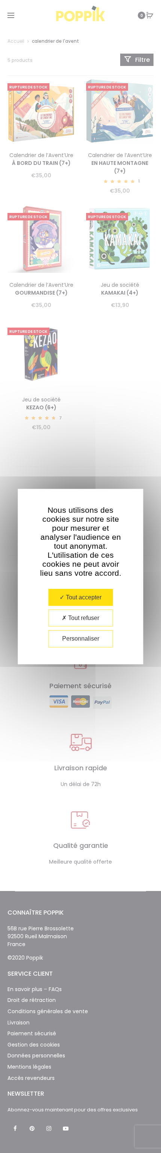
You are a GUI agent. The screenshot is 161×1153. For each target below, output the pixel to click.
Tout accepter (82, 597)
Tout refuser (83, 618)
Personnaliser (80, 639)
